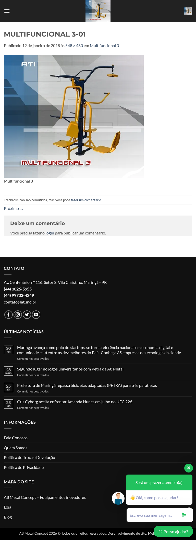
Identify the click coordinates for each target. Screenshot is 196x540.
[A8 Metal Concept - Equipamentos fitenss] (98, 11)
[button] (7, 11)
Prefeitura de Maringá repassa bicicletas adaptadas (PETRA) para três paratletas (87, 385)
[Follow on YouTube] (36, 314)
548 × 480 (74, 45)
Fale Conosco (16, 437)
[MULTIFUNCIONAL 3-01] (74, 115)
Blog (8, 516)
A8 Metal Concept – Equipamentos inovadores (45, 497)
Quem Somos (15, 447)
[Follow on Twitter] (27, 314)
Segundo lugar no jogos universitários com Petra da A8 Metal (70, 368)
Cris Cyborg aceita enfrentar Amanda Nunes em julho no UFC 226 (74, 401)
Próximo (14, 208)
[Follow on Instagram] (18, 314)
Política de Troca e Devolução (29, 457)
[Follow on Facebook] (8, 314)
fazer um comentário (86, 200)
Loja (7, 506)
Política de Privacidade (24, 467)
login (49, 232)
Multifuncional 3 (104, 45)
